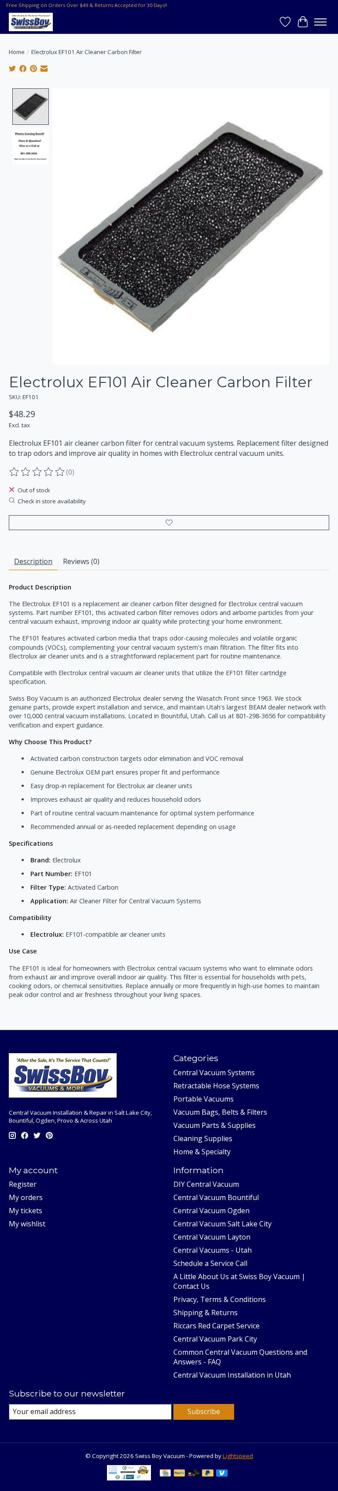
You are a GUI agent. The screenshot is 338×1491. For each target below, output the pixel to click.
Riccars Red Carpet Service (216, 1326)
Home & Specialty (202, 1151)
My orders (26, 1197)
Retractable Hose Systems (216, 1086)
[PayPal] (179, 1473)
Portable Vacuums (203, 1099)
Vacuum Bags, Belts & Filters (220, 1112)
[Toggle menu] (320, 22)
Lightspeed (238, 1456)
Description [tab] (33, 561)
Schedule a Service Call (210, 1263)
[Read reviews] (37, 472)
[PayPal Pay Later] (207, 1473)
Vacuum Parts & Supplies (214, 1125)
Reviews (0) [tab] (81, 561)
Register (23, 1184)
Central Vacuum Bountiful (216, 1197)
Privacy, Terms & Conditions (219, 1299)
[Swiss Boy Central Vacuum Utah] (31, 22)
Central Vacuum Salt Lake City (222, 1224)
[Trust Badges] (129, 1478)
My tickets (25, 1210)
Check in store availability (52, 501)
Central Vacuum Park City (215, 1339)
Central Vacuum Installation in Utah (232, 1375)
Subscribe (203, 1411)
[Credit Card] (165, 1473)
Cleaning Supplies (202, 1138)
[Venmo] (222, 1473)
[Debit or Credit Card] (193, 1473)
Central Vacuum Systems (214, 1072)
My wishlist (27, 1224)
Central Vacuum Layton (211, 1237)
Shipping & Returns (205, 1312)
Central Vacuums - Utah (212, 1250)
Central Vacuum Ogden (211, 1210)
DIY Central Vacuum (206, 1184)
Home (17, 52)
